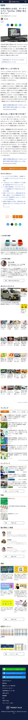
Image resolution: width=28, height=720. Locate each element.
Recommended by (21, 402)
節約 (2, 21)
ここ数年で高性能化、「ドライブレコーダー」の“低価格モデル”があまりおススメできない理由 (14, 189)
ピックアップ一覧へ (14, 491)
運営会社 (4, 683)
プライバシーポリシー (7, 688)
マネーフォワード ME (7, 703)
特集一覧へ (14, 523)
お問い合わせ (5, 693)
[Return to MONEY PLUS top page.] (14, 1)
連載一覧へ (14, 619)
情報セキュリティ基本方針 (8, 685)
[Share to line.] (16, 25)
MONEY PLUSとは (6, 680)
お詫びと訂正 (5, 700)
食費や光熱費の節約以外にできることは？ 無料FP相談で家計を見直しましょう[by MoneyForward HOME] (15, 107)
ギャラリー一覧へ (14, 654)
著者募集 (4, 695)
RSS (3, 698)
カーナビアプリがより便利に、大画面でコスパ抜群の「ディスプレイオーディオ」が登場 (14, 178)
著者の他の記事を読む (14, 280)
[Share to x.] (12, 25)
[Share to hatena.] (20, 25)
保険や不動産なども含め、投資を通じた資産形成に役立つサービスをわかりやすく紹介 (14, 203)
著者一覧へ (14, 556)
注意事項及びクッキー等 (8, 690)
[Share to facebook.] (8, 25)
